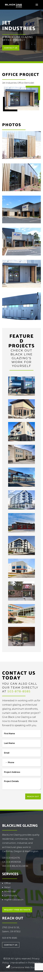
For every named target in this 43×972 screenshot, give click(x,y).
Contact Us (10, 48)
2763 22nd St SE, (11, 927)
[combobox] (4, 762)
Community (10, 895)
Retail (7, 887)
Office (7, 883)
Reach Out (33, 796)
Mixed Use (9, 891)
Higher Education (14, 899)
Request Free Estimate (17, 910)
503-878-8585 (19, 691)
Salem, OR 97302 (11, 931)
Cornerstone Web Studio (24, 967)
